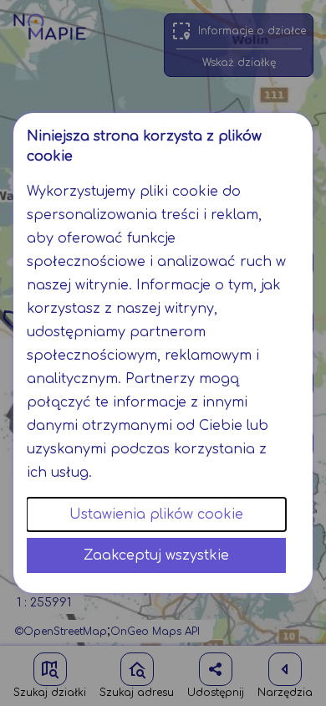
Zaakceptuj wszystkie (156, 555)
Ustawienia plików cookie (156, 514)
